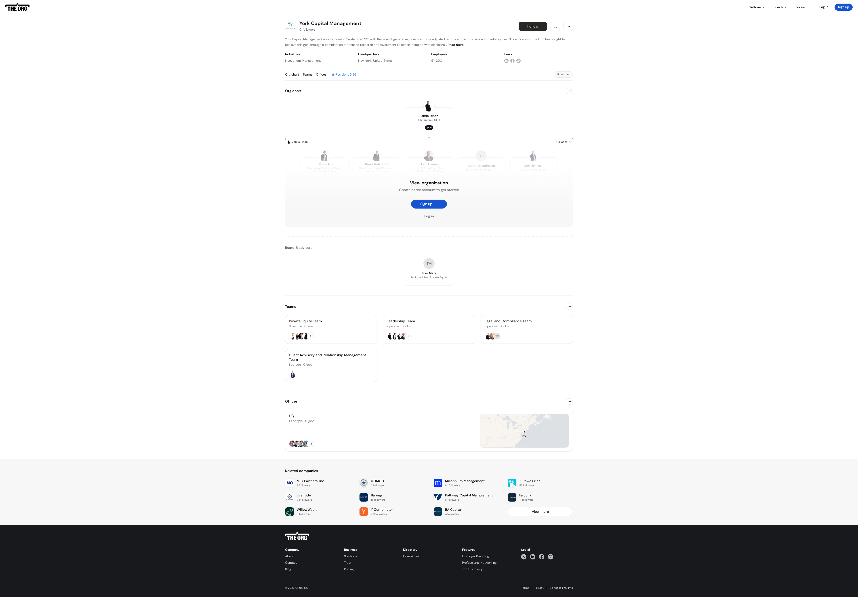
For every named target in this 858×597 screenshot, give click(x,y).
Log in (823, 7)
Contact (291, 563)
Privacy (539, 588)
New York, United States (375, 61)
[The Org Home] (17, 7)
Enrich (778, 7)
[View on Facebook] (512, 60)
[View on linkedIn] (506, 60)
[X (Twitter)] (523, 556)
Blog (288, 569)
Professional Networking (479, 563)
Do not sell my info (561, 588)
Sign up (843, 7)
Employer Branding (475, 556)
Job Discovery (472, 569)
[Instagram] (550, 556)
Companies (411, 556)
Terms (525, 588)
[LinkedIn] (532, 556)
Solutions (350, 556)
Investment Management (303, 61)
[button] (429, 118)
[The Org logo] (297, 536)
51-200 (436, 61)
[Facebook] (541, 556)
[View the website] (518, 60)
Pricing (349, 569)
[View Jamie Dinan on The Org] (429, 106)
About (289, 556)
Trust (347, 563)
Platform (755, 7)
